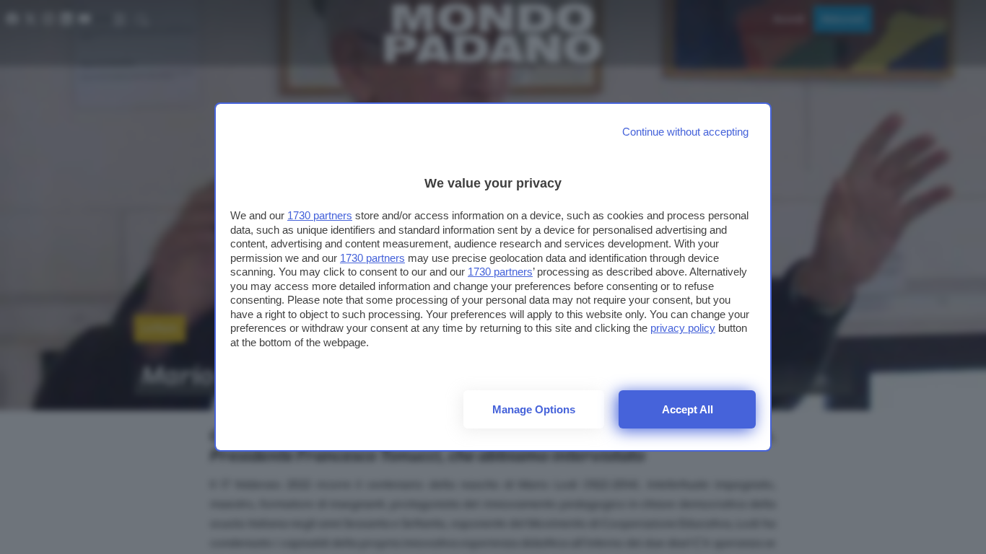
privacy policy (682, 328)
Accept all (687, 409)
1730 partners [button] (319, 215)
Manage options (533, 409)
